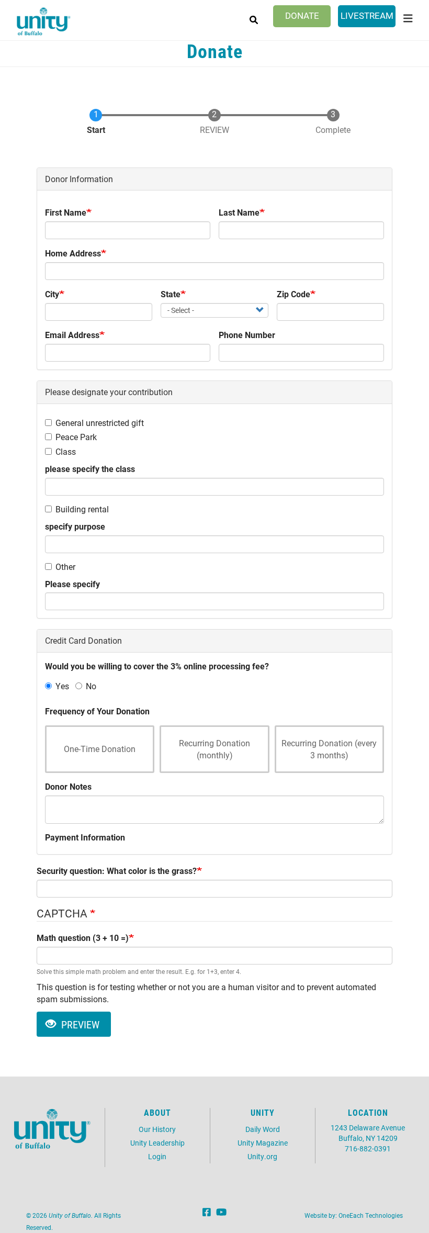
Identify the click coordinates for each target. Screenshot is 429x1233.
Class (65, 451)
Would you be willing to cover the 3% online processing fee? (157, 665)
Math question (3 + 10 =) (83, 937)
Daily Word (262, 1129)
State (170, 293)
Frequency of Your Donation (97, 710)
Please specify (72, 583)
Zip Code (293, 293)
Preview (79, 1024)
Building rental (82, 508)
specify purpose (75, 526)
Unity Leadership (157, 1143)
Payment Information (85, 837)
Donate (302, 15)
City (52, 293)
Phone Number (247, 334)
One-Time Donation (100, 748)
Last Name (239, 212)
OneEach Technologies (370, 1215)
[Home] (43, 21)
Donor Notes (68, 786)
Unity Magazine (263, 1143)
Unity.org (262, 1156)
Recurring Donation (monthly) (214, 748)
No (91, 685)
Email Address (72, 334)
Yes (62, 685)
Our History (157, 1129)
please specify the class (90, 468)
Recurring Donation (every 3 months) (329, 748)
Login (157, 1156)
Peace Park (76, 436)
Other (65, 566)
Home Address (73, 253)
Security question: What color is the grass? (117, 870)
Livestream (367, 15)
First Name (65, 212)
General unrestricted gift (99, 422)
